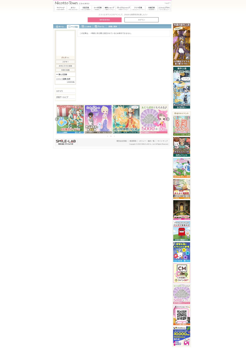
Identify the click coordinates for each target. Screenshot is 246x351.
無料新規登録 (105, 20)
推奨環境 (133, 141)
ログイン (141, 20)
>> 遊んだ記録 (61, 74)
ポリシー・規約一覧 (147, 141)
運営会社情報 (121, 141)
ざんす (63, 57)
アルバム (101, 26)
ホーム (61, 26)
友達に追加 (112, 26)
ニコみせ (87, 26)
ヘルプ (167, 3)
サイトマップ (162, 141)
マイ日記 (74, 27)
